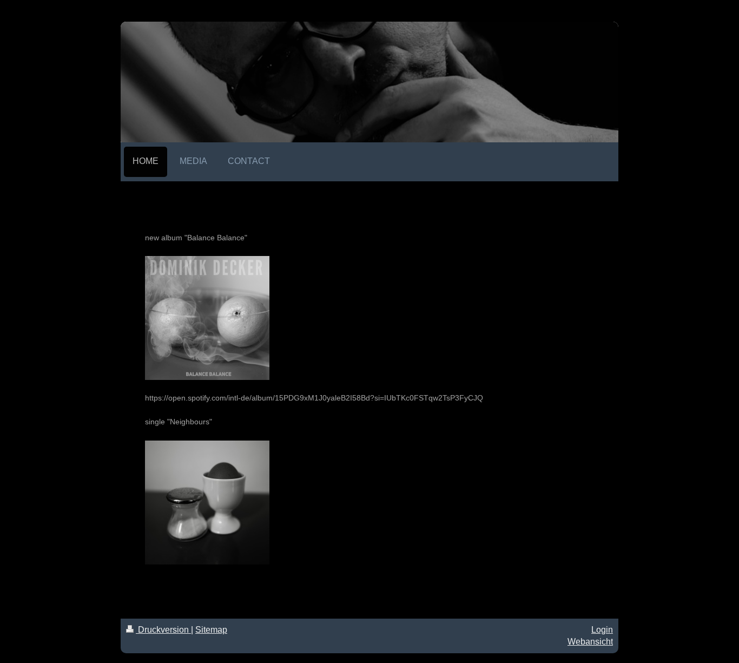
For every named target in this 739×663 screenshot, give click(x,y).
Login (602, 629)
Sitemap (211, 629)
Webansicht (590, 641)
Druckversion (163, 629)
